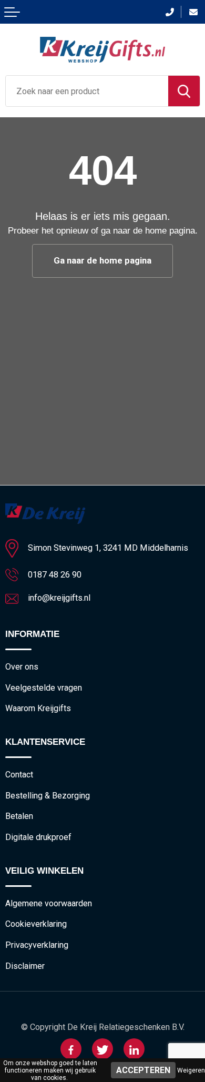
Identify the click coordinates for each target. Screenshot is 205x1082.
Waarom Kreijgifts (38, 708)
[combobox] (87, 91)
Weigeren (191, 1070)
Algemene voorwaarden (48, 903)
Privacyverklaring (36, 945)
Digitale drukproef (38, 837)
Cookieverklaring (36, 924)
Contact (19, 775)
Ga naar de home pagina (102, 260)
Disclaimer (25, 966)
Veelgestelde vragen (43, 688)
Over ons (21, 667)
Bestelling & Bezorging (47, 796)
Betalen (19, 816)
